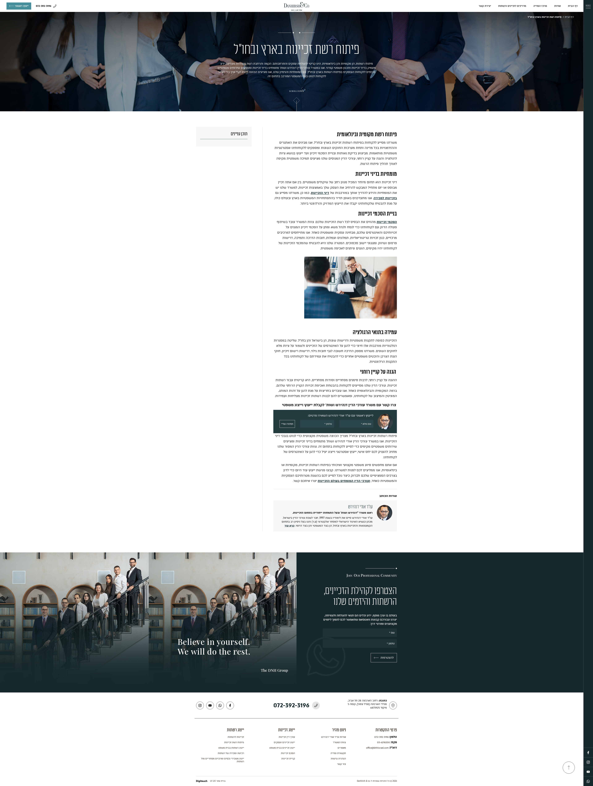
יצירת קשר (485, 5)
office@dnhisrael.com (377, 747)
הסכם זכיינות (288, 753)
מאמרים (342, 747)
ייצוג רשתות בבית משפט (231, 747)
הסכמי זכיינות (387, 222)
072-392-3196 (44, 5)
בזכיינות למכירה (385, 198)
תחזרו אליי (287, 424)
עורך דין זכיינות (287, 737)
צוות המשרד (339, 742)
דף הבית (573, 5)
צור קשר (341, 764)
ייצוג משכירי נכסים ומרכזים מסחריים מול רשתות (222, 760)
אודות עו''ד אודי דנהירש (333, 737)
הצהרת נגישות (338, 758)
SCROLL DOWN (296, 91)
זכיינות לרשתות (236, 737)
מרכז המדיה (540, 5)
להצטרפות (387, 657)
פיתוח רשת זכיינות (234, 742)
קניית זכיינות (288, 758)
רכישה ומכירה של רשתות (231, 753)
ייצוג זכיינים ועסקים (284, 742)
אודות (557, 5)
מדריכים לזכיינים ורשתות (512, 5)
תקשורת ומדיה (338, 753)
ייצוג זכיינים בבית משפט (282, 747)
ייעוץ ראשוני (22, 5)
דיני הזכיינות (320, 193)
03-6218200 (384, 742)
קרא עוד (289, 525)
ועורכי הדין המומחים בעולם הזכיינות (344, 481)
